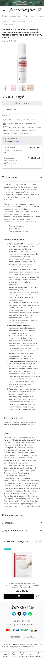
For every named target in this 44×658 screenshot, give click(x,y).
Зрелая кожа (7, 24)
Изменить (16, 142)
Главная (5, 21)
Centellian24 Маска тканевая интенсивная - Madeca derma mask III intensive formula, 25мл (22, 585)
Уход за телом (29, 16)
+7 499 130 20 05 (22, 621)
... (28, 22)
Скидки (5, 16)
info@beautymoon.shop (22, 624)
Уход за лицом (15, 16)
